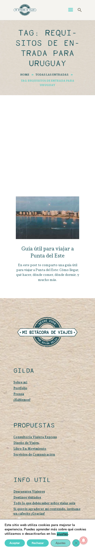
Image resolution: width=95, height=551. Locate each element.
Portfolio (20, 388)
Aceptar (15, 543)
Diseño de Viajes (25, 443)
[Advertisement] (47, 138)
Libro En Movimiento (29, 448)
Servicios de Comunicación (34, 454)
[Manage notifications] (83, 540)
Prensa (18, 394)
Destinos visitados (27, 497)
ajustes (62, 534)
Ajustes (61, 543)
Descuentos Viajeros (29, 491)
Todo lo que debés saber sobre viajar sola (44, 503)
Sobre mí (20, 382)
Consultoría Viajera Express (35, 437)
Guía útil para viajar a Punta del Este (47, 252)
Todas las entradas (52, 74)
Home (24, 74)
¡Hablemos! (21, 400)
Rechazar (38, 543)
